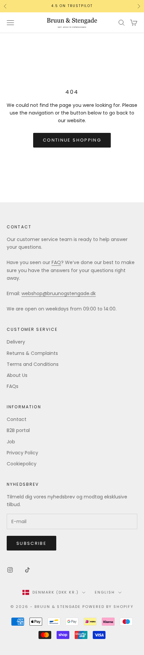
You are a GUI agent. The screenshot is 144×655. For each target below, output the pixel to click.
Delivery (16, 342)
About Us (17, 375)
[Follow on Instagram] (10, 570)
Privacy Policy (22, 452)
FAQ (56, 262)
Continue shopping (72, 140)
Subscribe (31, 543)
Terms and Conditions (33, 364)
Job (11, 441)
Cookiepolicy (22, 463)
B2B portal (18, 430)
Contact (16, 419)
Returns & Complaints (32, 353)
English (105, 592)
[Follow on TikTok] (27, 570)
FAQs (12, 386)
